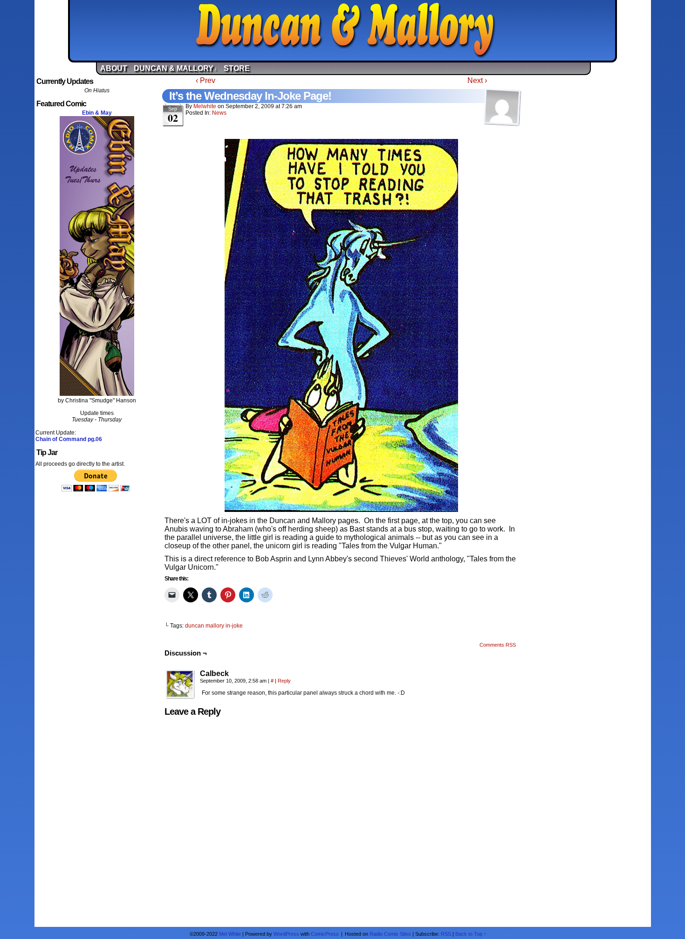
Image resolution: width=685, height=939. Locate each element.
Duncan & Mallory (344, 30)
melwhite (204, 106)
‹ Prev (205, 80)
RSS (446, 934)
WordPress (286, 934)
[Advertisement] (588, 216)
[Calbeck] (180, 684)
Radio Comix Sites (390, 934)
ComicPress (325, 934)
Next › (477, 80)
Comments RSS (498, 645)
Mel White (230, 934)
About (113, 68)
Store (237, 68)
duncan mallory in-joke (214, 625)
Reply (284, 681)
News (219, 113)
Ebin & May (97, 113)
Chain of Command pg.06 (68, 439)
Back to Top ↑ (470, 934)
